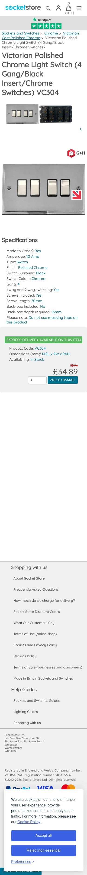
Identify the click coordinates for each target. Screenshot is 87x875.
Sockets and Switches (20, 33)
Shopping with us (29, 567)
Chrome (51, 33)
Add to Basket (62, 380)
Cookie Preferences (21, 871)
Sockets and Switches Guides (36, 700)
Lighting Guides (25, 711)
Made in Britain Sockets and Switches (43, 678)
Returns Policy (25, 656)
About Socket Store (29, 578)
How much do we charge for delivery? (44, 600)
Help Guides (24, 689)
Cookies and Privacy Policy (35, 645)
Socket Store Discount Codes (36, 611)
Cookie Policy (28, 821)
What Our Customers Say (34, 623)
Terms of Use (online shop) (35, 634)
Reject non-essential (44, 850)
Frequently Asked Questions (35, 589)
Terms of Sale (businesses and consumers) (47, 667)
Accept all (43, 835)
